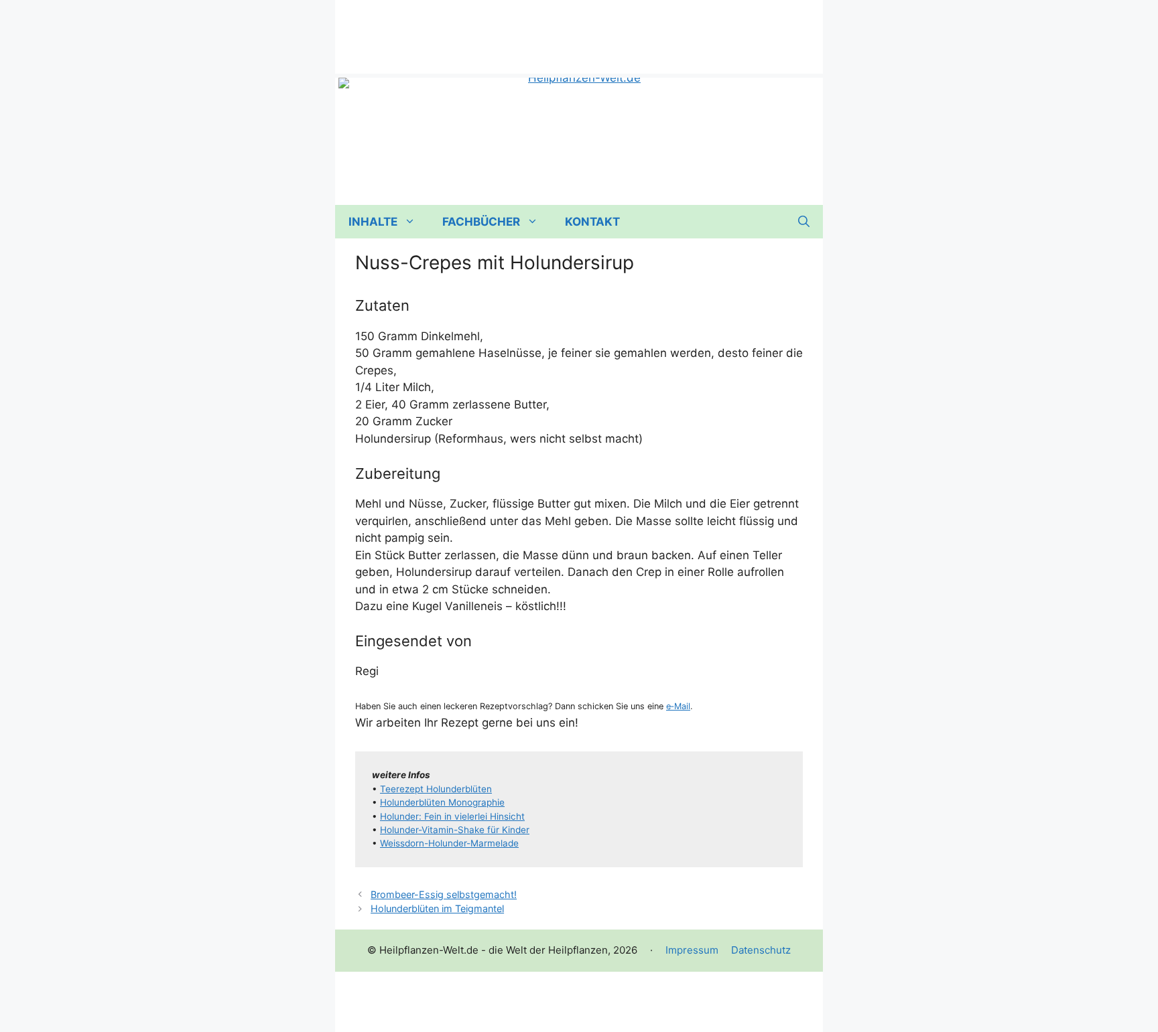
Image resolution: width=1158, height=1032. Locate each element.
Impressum (691, 950)
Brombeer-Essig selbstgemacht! (444, 894)
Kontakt (592, 221)
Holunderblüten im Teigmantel (437, 908)
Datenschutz (761, 950)
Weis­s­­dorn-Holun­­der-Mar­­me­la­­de (449, 843)
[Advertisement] (579, 30)
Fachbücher (481, 221)
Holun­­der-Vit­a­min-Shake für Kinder (454, 829)
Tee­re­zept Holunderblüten (436, 789)
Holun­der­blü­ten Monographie (442, 802)
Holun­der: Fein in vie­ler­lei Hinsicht (452, 816)
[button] (804, 221)
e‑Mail (678, 706)
